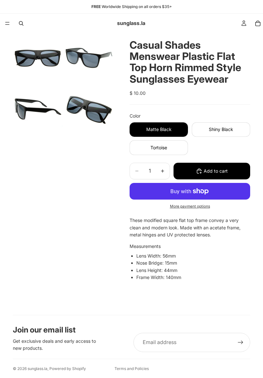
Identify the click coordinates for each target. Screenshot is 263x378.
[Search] (21, 23)
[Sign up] (240, 342)
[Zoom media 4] (89, 109)
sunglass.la (37, 368)
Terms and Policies (132, 368)
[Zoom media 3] (38, 109)
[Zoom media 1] (38, 58)
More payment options (190, 206)
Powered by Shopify (67, 368)
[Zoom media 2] (89, 58)
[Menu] (7, 23)
